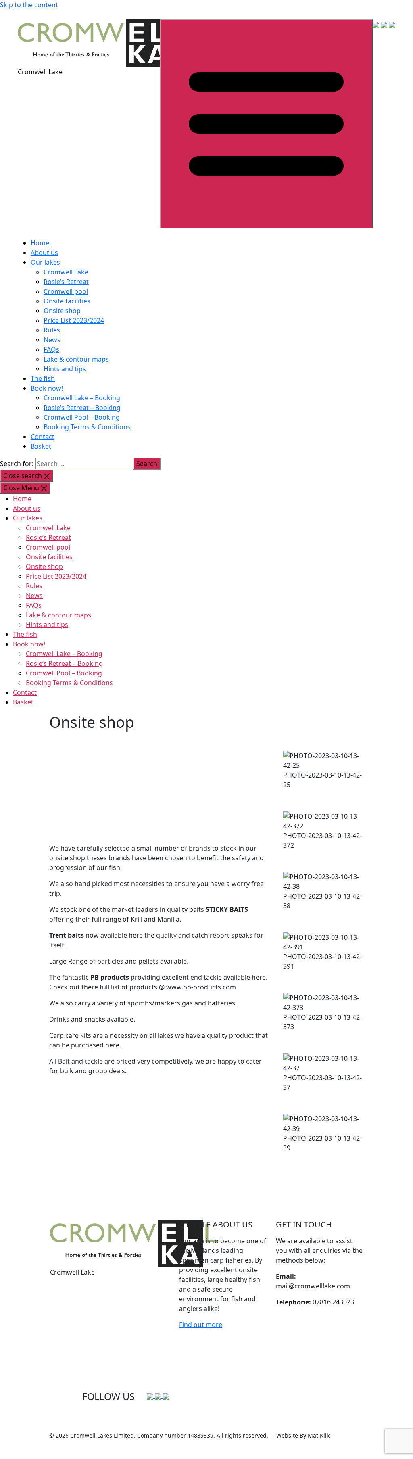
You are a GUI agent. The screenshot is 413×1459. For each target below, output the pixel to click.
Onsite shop (62, 310)
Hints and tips (65, 368)
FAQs (51, 349)
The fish (43, 378)
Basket (41, 446)
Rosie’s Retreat (66, 281)
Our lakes (45, 262)
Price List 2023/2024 (74, 320)
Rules (52, 330)
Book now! (47, 388)
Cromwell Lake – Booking (82, 397)
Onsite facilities (67, 301)
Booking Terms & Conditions (87, 426)
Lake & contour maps (76, 359)
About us (44, 252)
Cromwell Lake (66, 272)
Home (40, 242)
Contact (42, 436)
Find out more (200, 1324)
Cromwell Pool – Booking (82, 417)
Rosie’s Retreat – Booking (82, 407)
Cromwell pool (66, 291)
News (52, 339)
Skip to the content (29, 4)
